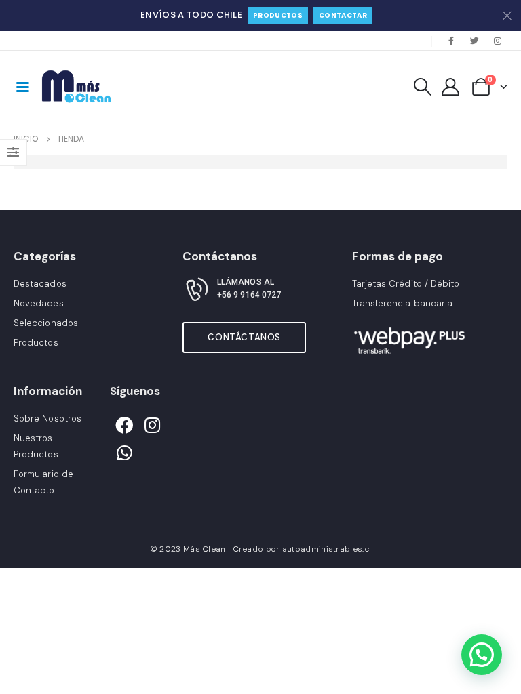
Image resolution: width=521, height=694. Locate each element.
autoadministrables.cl (326, 549)
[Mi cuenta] (450, 87)
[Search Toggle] (422, 87)
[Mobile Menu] (22, 86)
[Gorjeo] (474, 40)
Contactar (343, 15)
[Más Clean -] (78, 86)
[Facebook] (451, 40)
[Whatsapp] (124, 453)
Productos (278, 15)
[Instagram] (497, 40)
